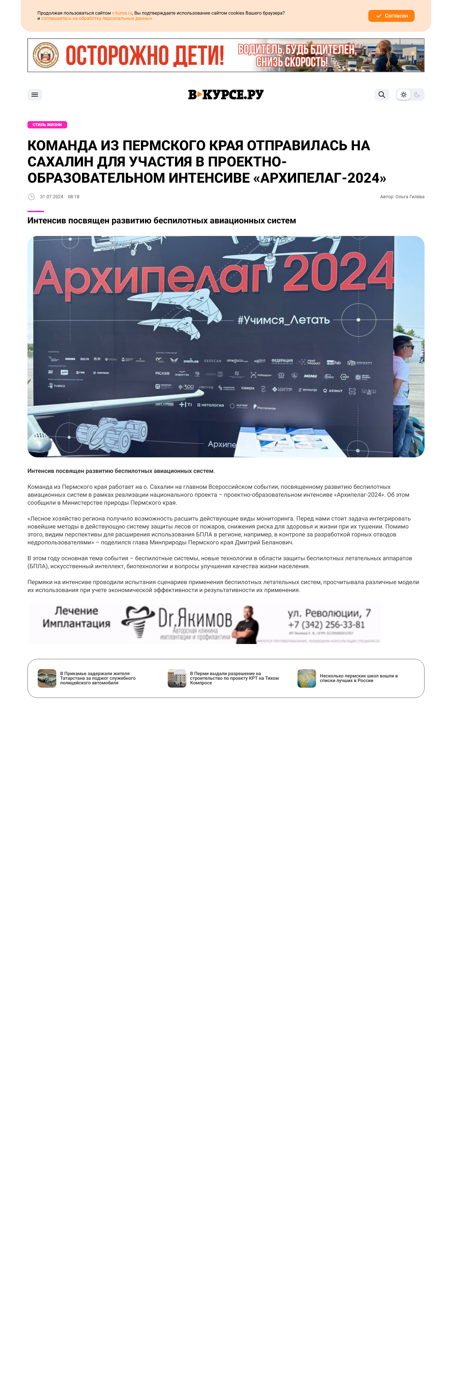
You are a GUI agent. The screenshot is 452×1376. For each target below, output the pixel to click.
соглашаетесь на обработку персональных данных (96, 18)
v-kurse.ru (122, 13)
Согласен (396, 16)
